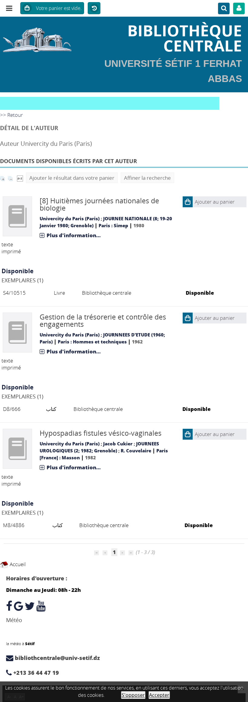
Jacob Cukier (117, 444)
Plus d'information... (74, 235)
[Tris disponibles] (20, 177)
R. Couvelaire (136, 451)
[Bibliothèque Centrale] (41, 38)
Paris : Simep (113, 225)
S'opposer (133, 695)
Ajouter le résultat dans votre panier (71, 177)
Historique (94, 8)
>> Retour (11, 114)
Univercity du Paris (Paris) (70, 218)
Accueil (17, 564)
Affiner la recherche (147, 177)
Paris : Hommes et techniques (92, 342)
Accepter (159, 695)
